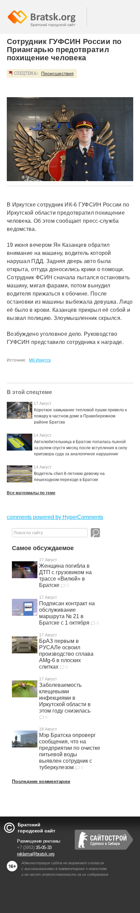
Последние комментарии (41, 781)
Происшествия (57, 73)
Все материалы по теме (31, 493)
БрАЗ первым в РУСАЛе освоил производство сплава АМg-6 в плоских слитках (66, 654)
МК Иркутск (40, 360)
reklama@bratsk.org (35, 853)
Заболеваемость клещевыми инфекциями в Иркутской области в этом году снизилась (65, 698)
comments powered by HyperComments (55, 517)
